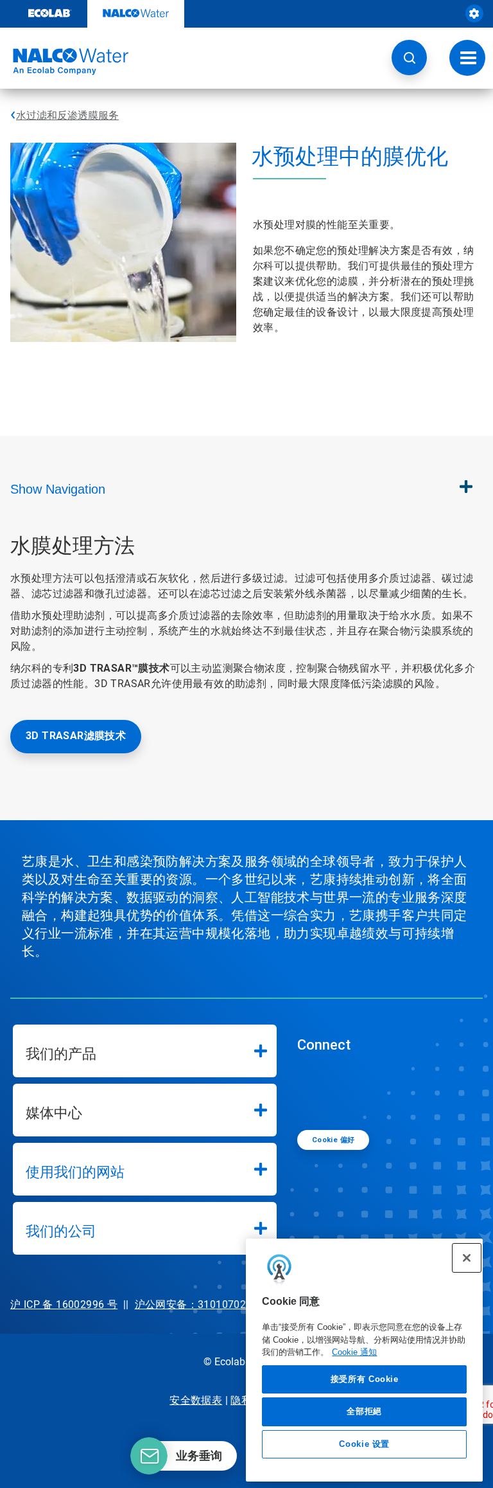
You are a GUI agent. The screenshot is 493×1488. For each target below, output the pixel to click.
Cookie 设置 (364, 1444)
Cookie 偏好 (333, 1140)
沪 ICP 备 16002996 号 (63, 1304)
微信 (316, 1090)
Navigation (57, 489)
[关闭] (467, 1258)
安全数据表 (195, 1400)
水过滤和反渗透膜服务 (67, 115)
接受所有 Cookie (365, 1379)
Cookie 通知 (354, 1352)
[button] (409, 57)
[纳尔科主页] (64, 62)
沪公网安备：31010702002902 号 (215, 1304)
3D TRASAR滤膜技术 (76, 736)
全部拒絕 (364, 1411)
